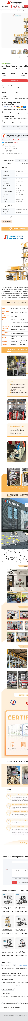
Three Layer (5, 996)
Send (14, 882)
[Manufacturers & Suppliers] (14, 2)
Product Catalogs (22, 965)
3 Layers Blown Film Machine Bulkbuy (11, 1007)
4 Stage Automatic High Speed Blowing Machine (14, 986)
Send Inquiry (14, 80)
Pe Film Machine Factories (17, 996)
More (2, 1010)
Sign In (3, 153)
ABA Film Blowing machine (21, 968)
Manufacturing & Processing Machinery (13, 10)
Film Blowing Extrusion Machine (10, 1003)
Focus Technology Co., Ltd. (18, 1015)
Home (2, 10)
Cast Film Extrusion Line (8, 989)
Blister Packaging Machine (9, 982)
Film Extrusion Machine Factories (10, 1000)
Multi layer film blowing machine (8, 968)
